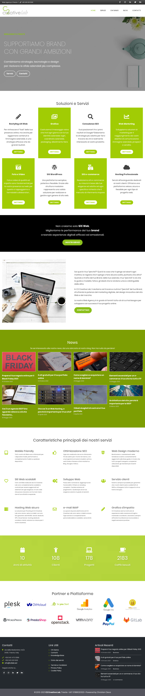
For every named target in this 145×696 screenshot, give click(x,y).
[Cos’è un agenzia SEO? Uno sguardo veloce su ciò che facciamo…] (19, 395)
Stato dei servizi (57, 660)
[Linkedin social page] (130, 2)
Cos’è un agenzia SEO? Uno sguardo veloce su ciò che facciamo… (14, 412)
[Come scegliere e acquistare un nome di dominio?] (90, 362)
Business (116, 652)
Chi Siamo (114, 10)
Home (93, 10)
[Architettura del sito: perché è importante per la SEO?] (126, 391)
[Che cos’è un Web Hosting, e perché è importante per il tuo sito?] (54, 395)
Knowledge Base (57, 655)
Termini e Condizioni (59, 665)
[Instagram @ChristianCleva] (125, 2)
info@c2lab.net (11, 663)
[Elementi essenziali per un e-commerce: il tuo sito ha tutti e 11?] (126, 362)
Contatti (136, 10)
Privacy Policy (56, 668)
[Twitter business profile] (135, 2)
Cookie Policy (56, 671)
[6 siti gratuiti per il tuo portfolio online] (54, 362)
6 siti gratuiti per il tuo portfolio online (116, 657)
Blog (125, 10)
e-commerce (117, 680)
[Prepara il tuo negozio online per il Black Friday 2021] (19, 362)
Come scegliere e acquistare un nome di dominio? (121, 665)
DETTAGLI (18, 152)
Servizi (103, 10)
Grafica (115, 661)
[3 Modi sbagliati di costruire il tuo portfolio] (90, 395)
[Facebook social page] (120, 2)
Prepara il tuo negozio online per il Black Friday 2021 (121, 649)
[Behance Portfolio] (140, 2)
